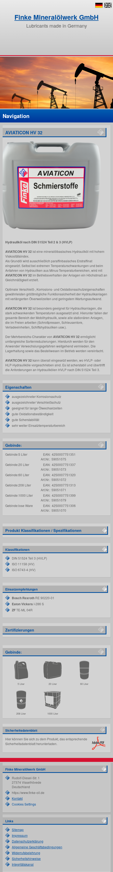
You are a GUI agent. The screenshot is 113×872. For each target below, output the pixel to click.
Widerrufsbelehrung (26, 852)
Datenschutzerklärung (27, 841)
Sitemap (18, 829)
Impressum (20, 835)
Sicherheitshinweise (26, 858)
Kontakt (17, 798)
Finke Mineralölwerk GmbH (56, 17)
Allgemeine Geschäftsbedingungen (37, 847)
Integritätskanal (23, 864)
